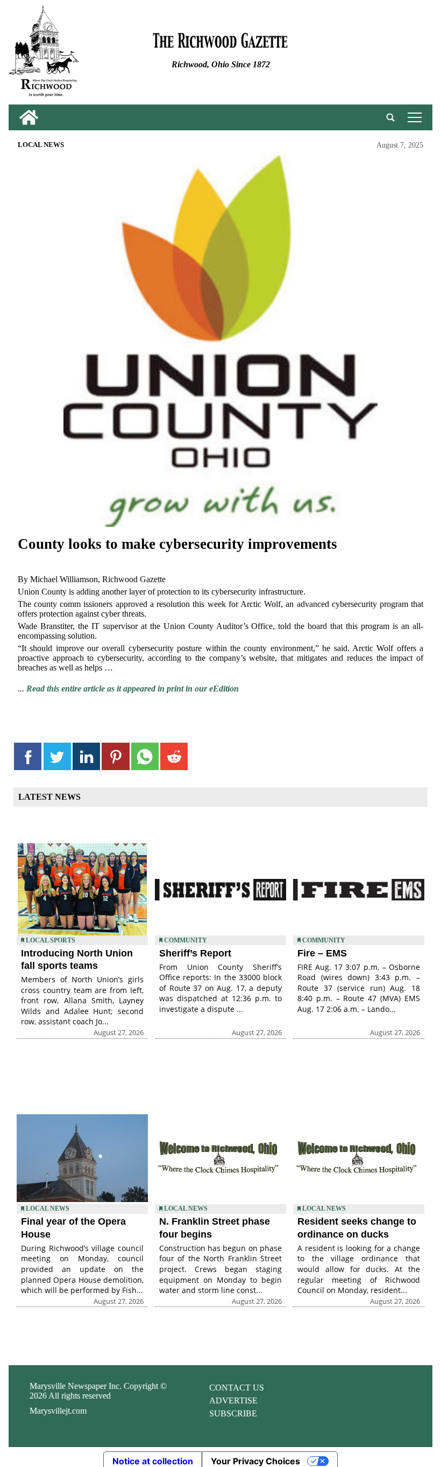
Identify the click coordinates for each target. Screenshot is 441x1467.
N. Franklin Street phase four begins (214, 1227)
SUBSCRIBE (233, 1413)
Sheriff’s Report (195, 953)
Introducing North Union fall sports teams (77, 959)
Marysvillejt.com (58, 1410)
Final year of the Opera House (73, 1227)
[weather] (361, 54)
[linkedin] (86, 756)
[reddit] (174, 756)
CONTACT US (236, 1387)
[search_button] (390, 117)
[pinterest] (115, 756)
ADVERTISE (233, 1400)
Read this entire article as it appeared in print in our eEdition (132, 688)
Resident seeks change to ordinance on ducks (356, 1227)
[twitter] (57, 756)
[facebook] (27, 756)
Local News (41, 145)
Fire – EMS (322, 953)
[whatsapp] (145, 756)
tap (413, 117)
